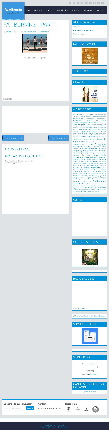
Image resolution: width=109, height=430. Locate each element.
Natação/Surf (77, 168)
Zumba (97, 192)
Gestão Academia (94, 148)
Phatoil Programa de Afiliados (83, 30)
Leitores (95, 155)
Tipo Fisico (88, 188)
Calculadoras (77, 133)
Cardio (91, 133)
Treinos (84, 191)
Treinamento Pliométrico (87, 190)
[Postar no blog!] (6, 99)
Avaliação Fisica (91, 128)
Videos (89, 192)
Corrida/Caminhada (86, 135)
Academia (89, 114)
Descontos (83, 139)
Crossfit (75, 137)
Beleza (103, 128)
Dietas (83, 142)
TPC (95, 188)
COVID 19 (97, 135)
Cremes (104, 135)
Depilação (76, 139)
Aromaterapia (91, 126)
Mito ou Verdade (101, 163)
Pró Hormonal (82, 177)
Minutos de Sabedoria (90, 163)
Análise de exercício (96, 124)
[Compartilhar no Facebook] (10, 99)
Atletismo (75, 127)
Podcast (85, 171)
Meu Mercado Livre (78, 163)
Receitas (103, 177)
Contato (38, 10)
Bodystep (75, 131)
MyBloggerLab (64, 427)
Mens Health (102, 161)
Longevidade (78, 157)
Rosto (93, 179)
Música (103, 166)
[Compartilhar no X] (8, 99)
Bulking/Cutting (86, 131)
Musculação (93, 165)
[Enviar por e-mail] (4, 99)
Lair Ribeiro (86, 155)
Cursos (103, 137)
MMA (75, 166)
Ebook (91, 144)
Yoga (93, 191)
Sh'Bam (83, 181)
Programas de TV (93, 177)
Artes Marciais (101, 126)
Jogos (83, 154)
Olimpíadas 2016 (78, 170)
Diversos (49, 10)
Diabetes (92, 139)
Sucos (89, 181)
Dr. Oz (84, 144)
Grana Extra (83, 150)
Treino (79, 191)
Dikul (87, 142)
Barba (99, 128)
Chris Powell (102, 133)
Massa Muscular (90, 157)
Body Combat (102, 129)
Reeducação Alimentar (81, 179)
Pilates (81, 172)
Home (28, 10)
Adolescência (85, 117)
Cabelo (95, 131)
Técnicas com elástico (99, 184)
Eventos (96, 146)
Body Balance (93, 129)
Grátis (89, 150)
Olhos (104, 168)
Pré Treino (83, 173)
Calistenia (85, 133)
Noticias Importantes (92, 168)
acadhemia (9, 32)
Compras (75, 135)
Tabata (88, 184)
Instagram (87, 10)
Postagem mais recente (13, 138)
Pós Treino (91, 172)
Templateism (53, 427)
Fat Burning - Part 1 (30, 24)
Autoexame (82, 128)
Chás (96, 133)
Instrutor (99, 152)
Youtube (99, 10)
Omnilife (86, 170)
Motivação (81, 166)
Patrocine (96, 170)
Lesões (103, 155)
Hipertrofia (97, 150)
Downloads (77, 144)
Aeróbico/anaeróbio (30, 32)
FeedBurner (93, 374)
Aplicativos (83, 126)
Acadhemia (13, 9)
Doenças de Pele (101, 142)
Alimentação (78, 118)
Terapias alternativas (80, 186)
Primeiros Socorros (92, 173)
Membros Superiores (89, 161)
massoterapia (76, 159)
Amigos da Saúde (96, 120)
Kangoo (104, 154)
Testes (101, 186)
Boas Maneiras (83, 129)
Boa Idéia (75, 129)
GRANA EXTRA (62, 10)
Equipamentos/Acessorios (82, 146)
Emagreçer (100, 144)
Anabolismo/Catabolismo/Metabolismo (86, 122)
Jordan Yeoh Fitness (91, 154)
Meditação (95, 159)
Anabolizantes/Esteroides (81, 124)
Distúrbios (93, 142)
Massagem (102, 157)
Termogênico (93, 186)
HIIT (92, 150)
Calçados (103, 131)
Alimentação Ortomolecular (96, 118)
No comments (44, 32)
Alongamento (77, 120)
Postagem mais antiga (58, 138)
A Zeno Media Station (79, 308)
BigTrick (75, 10)
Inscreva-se (92, 152)
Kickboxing (76, 155)
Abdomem (78, 114)
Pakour (91, 170)
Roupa (99, 179)
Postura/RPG (100, 172)
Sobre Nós (76, 27)
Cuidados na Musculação (90, 137)
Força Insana (83, 148)
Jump (99, 154)
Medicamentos (86, 159)
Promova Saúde (78, 34)
